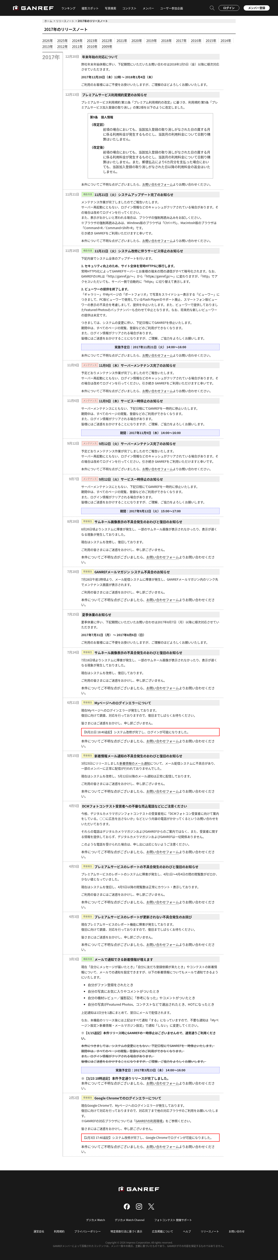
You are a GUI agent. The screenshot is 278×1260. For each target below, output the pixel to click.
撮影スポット (90, 8)
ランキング (68, 8)
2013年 (47, 46)
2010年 (92, 46)
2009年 (107, 46)
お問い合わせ (237, 1231)
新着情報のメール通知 (134, 763)
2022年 (107, 40)
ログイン (229, 8)
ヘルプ (187, 1231)
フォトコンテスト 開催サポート (173, 1220)
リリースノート (65, 21)
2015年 (211, 40)
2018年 (166, 40)
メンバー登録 (256, 8)
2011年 (77, 46)
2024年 (77, 40)
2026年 (47, 40)
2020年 (136, 40)
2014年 (226, 40)
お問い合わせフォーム (157, 184)
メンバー (148, 8)
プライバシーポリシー (87, 1231)
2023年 (92, 40)
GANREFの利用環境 (149, 1121)
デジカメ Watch (95, 1220)
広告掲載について (162, 1231)
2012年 (62, 46)
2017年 (181, 40)
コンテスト (129, 8)
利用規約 (59, 1231)
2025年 (62, 40)
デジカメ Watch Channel (129, 1220)
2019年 (151, 40)
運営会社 (39, 1231)
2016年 (196, 40)
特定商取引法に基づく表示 (126, 1231)
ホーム (48, 21)
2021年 (122, 40)
